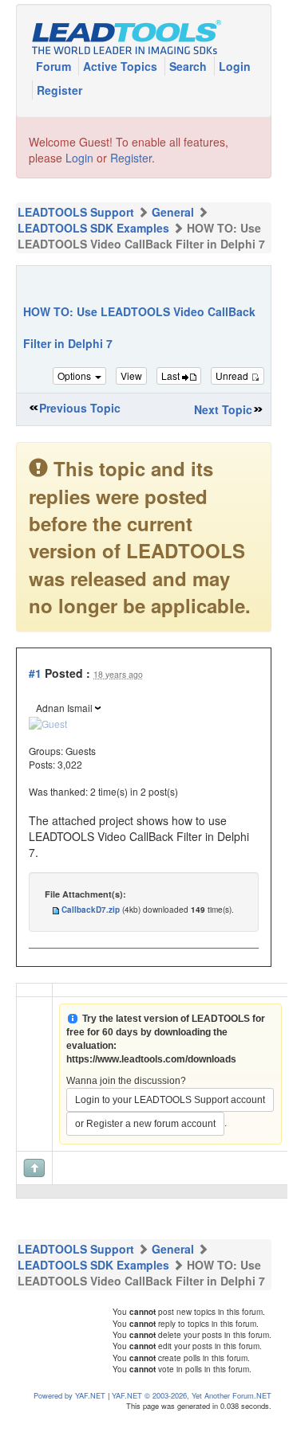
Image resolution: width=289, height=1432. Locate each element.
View (131, 375)
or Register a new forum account (145, 1123)
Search (189, 66)
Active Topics (121, 66)
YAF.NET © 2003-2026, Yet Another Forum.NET (191, 1395)
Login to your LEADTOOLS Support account (170, 1099)
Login (235, 66)
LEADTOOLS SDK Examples (93, 228)
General (173, 212)
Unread (233, 375)
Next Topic (223, 409)
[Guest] (48, 721)
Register (59, 90)
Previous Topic (80, 408)
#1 (35, 673)
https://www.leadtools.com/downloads (151, 1059)
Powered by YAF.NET (69, 1395)
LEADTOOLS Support (76, 212)
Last (171, 375)
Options (75, 375)
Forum (55, 66)
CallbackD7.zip (90, 909)
